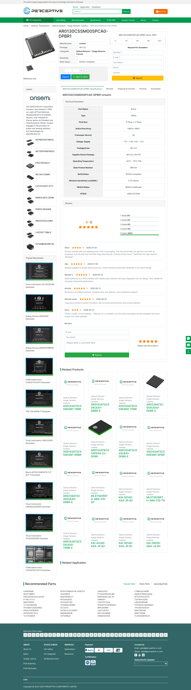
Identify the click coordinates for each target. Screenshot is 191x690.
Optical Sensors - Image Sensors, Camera (70, 26)
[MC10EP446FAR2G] (30, 154)
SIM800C (101, 599)
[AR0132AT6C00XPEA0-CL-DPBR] (100, 428)
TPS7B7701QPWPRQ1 (106, 605)
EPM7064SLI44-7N (105, 597)
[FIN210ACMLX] (30, 166)
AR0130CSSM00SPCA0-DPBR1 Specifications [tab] (82, 89)
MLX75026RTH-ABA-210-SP (99, 499)
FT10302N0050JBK (106, 594)
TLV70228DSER (30, 605)
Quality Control (128, 20)
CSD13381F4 (103, 610)
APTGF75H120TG (141, 597)
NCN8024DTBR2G (44, 139)
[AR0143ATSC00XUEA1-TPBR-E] (72, 519)
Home (25, 26)
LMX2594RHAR (141, 602)
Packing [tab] (142, 89)
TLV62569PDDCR (142, 616)
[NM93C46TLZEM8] (30, 200)
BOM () (162, 11)
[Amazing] (156, 341)
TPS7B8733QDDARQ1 (32, 608)
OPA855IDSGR (103, 616)
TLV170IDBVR (29, 616)
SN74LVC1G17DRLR (68, 610)
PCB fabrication (30, 668)
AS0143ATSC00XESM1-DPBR (155, 453)
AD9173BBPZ (29, 594)
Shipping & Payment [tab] (126, 89)
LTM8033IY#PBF (141, 591)
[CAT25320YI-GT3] (30, 189)
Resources (69, 654)
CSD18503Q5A (141, 599)
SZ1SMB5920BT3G (44, 244)
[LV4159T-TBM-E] (30, 235)
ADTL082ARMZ (104, 613)
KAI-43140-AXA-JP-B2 (98, 544)
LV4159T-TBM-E (43, 232)
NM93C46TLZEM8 (44, 197)
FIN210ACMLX (42, 163)
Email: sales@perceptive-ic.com (148, 648)
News (25, 654)
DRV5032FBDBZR (31, 610)
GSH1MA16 (65, 594)
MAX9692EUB (66, 613)
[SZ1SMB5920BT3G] (30, 247)
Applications (95, 20)
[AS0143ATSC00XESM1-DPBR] (155, 428)
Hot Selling (60, 20)
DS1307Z (64, 608)
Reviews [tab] (109, 89)
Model (75, 7)
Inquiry (65, 76)
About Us (27, 649)
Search (126, 11)
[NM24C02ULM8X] (30, 224)
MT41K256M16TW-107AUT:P (72, 591)
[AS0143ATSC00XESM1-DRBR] (72, 428)
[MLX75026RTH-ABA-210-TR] (155, 474)
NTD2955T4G (66, 602)
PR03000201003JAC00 (33, 597)
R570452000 (66, 599)
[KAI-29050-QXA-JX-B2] (155, 520)
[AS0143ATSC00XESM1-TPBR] (128, 383)
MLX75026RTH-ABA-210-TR (155, 499)
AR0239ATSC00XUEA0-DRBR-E (71, 499)
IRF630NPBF (102, 608)
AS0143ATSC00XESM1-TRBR (72, 407)
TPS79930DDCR (141, 608)
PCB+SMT (111, 20)
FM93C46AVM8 (43, 209)
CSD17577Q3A (103, 602)
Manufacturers (78, 20)
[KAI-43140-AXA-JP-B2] (100, 520)
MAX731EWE (139, 613)
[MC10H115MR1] (30, 177)
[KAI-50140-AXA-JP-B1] (128, 520)
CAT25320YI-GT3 (44, 186)
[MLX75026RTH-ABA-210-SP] (100, 474)
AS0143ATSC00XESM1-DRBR (72, 453)
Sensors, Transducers (40, 26)
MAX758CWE (140, 610)
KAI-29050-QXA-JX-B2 (153, 544)
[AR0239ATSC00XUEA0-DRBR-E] (72, 474)
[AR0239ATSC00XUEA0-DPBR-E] (155, 382)
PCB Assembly (29, 663)
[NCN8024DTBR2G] (30, 142)
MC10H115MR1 (42, 174)
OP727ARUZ (65, 616)
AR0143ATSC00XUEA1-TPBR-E (72, 544)
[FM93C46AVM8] (30, 212)
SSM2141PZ (102, 591)
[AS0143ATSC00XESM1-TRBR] (72, 383)
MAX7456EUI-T (66, 597)
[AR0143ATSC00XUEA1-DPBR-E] (128, 428)
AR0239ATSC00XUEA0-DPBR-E (154, 407)
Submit (138, 78)
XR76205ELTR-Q (30, 613)
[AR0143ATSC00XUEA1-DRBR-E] (100, 382)
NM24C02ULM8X (44, 220)
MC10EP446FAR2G (44, 151)
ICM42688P (28, 591)
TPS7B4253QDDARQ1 (143, 605)
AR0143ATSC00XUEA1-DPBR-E (128, 453)
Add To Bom (81, 76)
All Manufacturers (51, 659)
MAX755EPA (28, 602)
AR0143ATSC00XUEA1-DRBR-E (100, 407)
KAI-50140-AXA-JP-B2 (126, 499)
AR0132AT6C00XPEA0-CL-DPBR (100, 453)
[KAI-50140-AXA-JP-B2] (128, 474)
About (143, 20)
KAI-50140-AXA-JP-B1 (126, 544)
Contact (155, 20)
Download (96, 7)
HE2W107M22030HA (143, 594)
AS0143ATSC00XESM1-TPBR (128, 407)
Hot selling (48, 649)
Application (85, 7)
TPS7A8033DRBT (67, 605)
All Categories (35, 20)
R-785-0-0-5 (29, 599)
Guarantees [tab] (155, 89)
